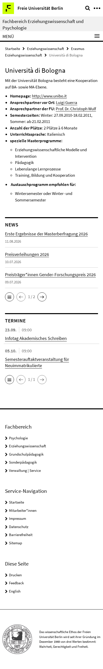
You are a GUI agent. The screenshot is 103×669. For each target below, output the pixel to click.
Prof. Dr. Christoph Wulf (76, 108)
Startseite (12, 48)
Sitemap (15, 543)
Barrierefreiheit (20, 534)
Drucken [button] (15, 575)
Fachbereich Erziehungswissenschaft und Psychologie (43, 24)
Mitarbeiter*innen (22, 510)
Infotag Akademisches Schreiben (36, 338)
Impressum (17, 518)
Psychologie (18, 438)
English (14, 591)
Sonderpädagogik (23, 462)
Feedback (16, 583)
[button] (9, 297)
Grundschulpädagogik (26, 454)
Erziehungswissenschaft (45, 48)
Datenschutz (18, 526)
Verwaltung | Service (25, 470)
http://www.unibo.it (49, 96)
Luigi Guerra (66, 102)
